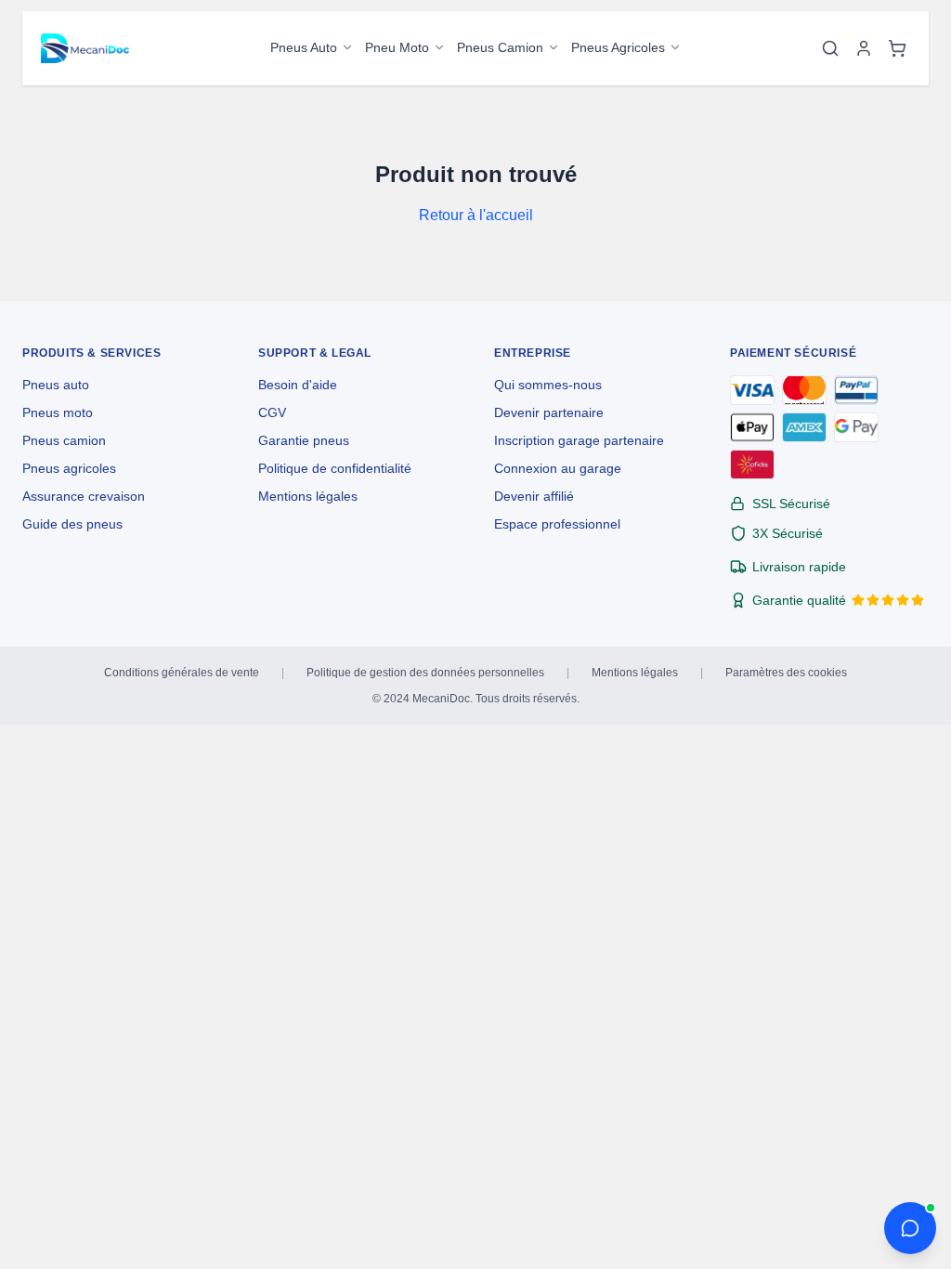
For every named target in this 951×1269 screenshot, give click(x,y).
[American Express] (804, 427)
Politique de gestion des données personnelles (425, 672)
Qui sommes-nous (548, 384)
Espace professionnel (557, 524)
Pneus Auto (303, 47)
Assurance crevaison (83, 496)
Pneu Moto (397, 47)
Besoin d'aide (297, 384)
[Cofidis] (752, 464)
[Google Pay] (856, 427)
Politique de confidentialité (334, 468)
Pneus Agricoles (618, 47)
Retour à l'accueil (476, 215)
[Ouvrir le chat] (910, 1228)
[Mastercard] (804, 390)
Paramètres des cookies (786, 672)
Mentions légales (308, 496)
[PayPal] (856, 390)
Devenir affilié (534, 496)
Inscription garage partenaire (579, 440)
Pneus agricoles (69, 468)
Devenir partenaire (549, 412)
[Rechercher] (830, 48)
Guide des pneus (72, 524)
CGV (272, 412)
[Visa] (752, 390)
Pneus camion (64, 440)
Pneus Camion (500, 47)
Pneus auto (55, 384)
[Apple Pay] (752, 427)
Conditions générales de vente (181, 672)
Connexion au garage (557, 468)
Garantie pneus (303, 440)
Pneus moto (57, 412)
